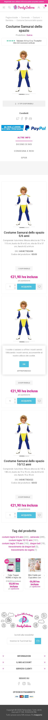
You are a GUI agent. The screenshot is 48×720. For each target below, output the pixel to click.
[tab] (24, 137)
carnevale (34, 537)
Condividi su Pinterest (26, 118)
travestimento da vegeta (22, 550)
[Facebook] (19, 683)
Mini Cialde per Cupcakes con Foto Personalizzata (34, 579)
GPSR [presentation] (24, 158)
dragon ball (35, 543)
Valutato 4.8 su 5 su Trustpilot (24, 42)
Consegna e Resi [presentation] (24, 151)
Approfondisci (24, 371)
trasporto (38, 715)
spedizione (25, 281)
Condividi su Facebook (22, 118)
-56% (7, 561)
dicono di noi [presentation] (24, 144)
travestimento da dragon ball (22, 546)
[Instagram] (24, 683)
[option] (13, 574)
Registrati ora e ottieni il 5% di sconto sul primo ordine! (24, 2)
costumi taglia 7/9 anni (12, 543)
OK (24, 364)
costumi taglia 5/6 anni (12, 537)
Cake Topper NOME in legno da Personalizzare (13, 577)
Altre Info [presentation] (24, 137)
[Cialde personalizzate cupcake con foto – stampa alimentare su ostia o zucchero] (34, 565)
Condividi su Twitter (17, 118)
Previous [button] (3, 575)
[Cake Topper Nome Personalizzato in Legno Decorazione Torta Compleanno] (13, 565)
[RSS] (29, 683)
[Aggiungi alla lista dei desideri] (39, 287)
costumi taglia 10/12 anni (20, 540)
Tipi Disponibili (25, 104)
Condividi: (24, 113)
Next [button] (44, 575)
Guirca (29, 35)
